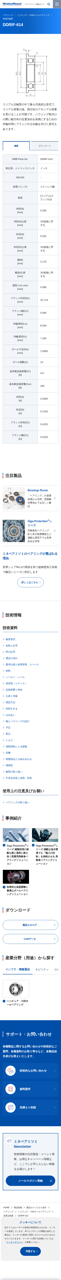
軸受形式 (10, 639)
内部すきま (12, 708)
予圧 (8, 727)
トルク (9, 740)
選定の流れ (12, 658)
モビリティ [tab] (42, 969)
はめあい (10, 715)
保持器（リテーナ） (16, 683)
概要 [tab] (16, 146)
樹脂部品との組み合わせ (19, 759)
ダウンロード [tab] (45, 146)
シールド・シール (15, 677)
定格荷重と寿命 (14, 689)
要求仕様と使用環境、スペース (22, 664)
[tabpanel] (30, 301)
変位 (8, 733)
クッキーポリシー (14, 1242)
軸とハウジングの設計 (17, 721)
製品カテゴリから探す (36, 1207)
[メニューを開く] (57, 4)
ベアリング (8, 1211)
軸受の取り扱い (14, 771)
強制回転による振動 (16, 746)
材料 (8, 670)
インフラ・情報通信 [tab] (17, 969)
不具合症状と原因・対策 (19, 778)
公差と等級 (12, 696)
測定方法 (10, 702)
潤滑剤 (9, 765)
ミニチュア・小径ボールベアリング (34, 1211)
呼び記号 (10, 651)
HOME (6, 1207)
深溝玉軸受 (8, 1216)
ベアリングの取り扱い (17, 802)
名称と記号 (12, 645)
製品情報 (18, 1207)
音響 (8, 752)
